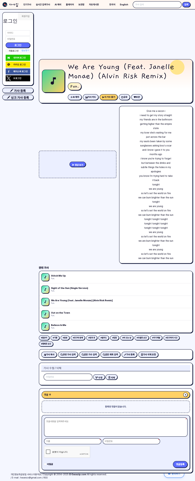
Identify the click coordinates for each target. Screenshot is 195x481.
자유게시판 (94, 4)
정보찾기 (25, 50)
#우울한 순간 (142, 338)
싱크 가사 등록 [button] (19, 97)
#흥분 (65, 338)
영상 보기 (78, 165)
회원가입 (26, 16)
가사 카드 (92, 97)
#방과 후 (91, 338)
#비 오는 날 (126, 338)
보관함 (81, 4)
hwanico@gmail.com (31, 477)
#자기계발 (156, 338)
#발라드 (104, 338)
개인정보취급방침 (19, 474)
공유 (126, 97)
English (124, 4)
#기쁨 (55, 338)
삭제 (112, 377)
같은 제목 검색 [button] (111, 354)
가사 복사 (50, 354)
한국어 (112, 4)
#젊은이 (44, 338)
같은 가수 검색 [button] (90, 354)
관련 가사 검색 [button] (69, 354)
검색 (186, 4)
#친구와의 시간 (171, 338)
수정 (100, 377)
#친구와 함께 (78, 338)
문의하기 (176, 473)
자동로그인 (14, 51)
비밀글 (50, 464)
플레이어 (70, 4)
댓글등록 (180, 464)
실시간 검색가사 (43, 4)
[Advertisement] (116, 35)
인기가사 (27, 4)
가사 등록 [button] (19, 91)
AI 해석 (58, 4)
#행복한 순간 (46, 344)
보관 (138, 97)
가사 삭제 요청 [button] (149, 354)
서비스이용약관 (34, 474)
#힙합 (114, 338)
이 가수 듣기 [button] (109, 97)
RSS (46, 477)
